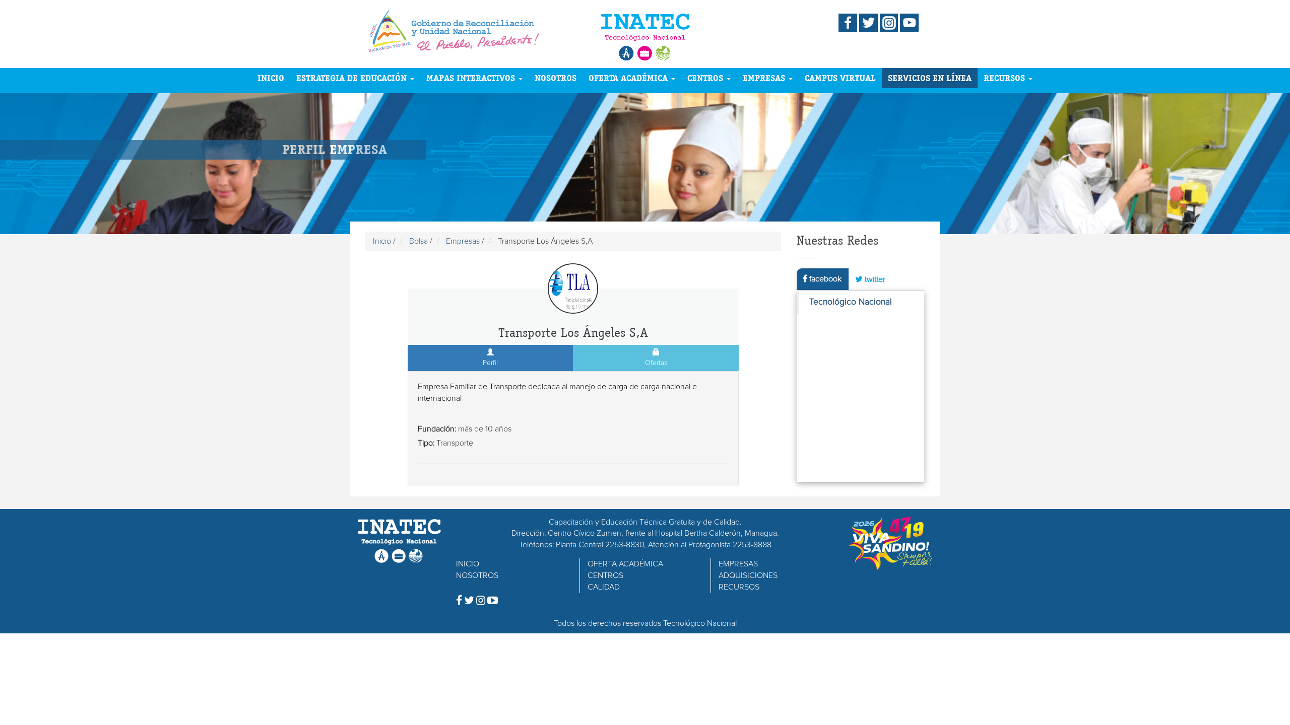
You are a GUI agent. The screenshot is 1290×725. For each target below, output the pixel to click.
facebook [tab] (824, 279)
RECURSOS (1005, 78)
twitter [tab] (874, 279)
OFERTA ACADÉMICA (629, 78)
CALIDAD (604, 587)
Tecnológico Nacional (850, 302)
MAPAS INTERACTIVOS (472, 78)
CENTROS (706, 78)
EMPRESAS (765, 78)
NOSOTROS (555, 78)
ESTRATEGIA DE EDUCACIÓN (352, 78)
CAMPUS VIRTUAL (840, 78)
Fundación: (437, 429)
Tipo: (426, 443)
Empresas (463, 241)
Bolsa (418, 241)
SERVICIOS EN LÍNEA (930, 78)
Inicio (382, 241)
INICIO (270, 78)
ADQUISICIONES (748, 575)
